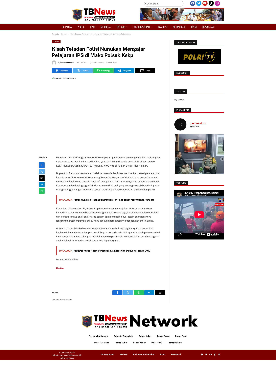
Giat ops (162, 27)
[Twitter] (198, 3)
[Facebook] (192, 3)
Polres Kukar (145, 336)
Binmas (64, 34)
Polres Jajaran (141, 27)
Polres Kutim (121, 343)
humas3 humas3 (67, 63)
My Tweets (179, 99)
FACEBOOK (182, 73)
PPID (92, 27)
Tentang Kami (107, 354)
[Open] (199, 158)
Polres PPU (156, 343)
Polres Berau (163, 336)
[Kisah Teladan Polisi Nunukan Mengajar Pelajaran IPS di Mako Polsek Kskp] (108, 114)
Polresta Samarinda (123, 336)
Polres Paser (181, 336)
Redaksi (124, 354)
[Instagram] (217, 3)
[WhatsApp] (42, 191)
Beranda (67, 27)
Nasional (105, 27)
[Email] (42, 178)
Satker (120, 27)
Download (208, 27)
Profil (80, 27)
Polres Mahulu (175, 343)
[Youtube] (205, 3)
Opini (194, 27)
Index (162, 354)
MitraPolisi (179, 27)
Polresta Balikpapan (98, 336)
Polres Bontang (101, 343)
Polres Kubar (139, 343)
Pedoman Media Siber (144, 354)
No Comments (98, 63)
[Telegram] (42, 184)
